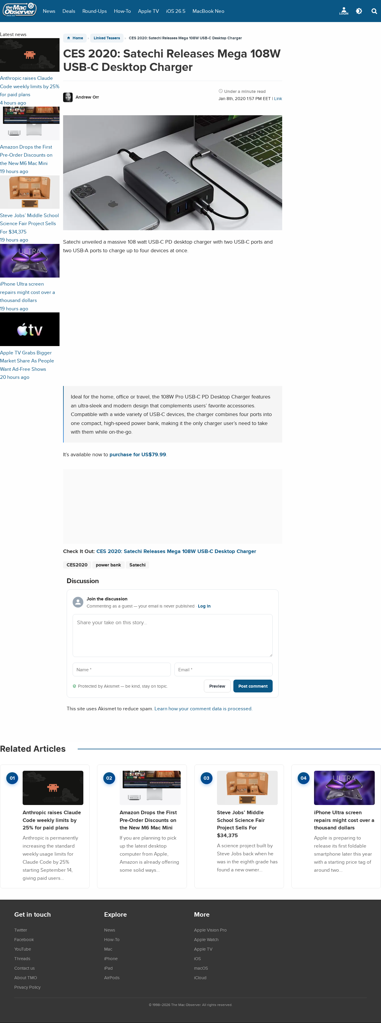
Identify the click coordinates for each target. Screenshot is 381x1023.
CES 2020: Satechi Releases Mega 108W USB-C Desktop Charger (176, 551)
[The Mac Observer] (19, 11)
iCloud (200, 977)
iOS (197, 958)
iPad (108, 968)
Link (278, 98)
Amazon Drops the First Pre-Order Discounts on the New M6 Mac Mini (148, 820)
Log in (204, 606)
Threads (22, 958)
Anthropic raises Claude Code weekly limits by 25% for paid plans (52, 820)
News (49, 11)
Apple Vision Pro (210, 930)
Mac (108, 949)
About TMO (25, 977)
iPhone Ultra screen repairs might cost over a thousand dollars (344, 820)
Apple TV (148, 11)
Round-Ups (94, 11)
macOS (201, 968)
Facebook (24, 939)
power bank (108, 564)
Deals (69, 11)
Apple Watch (206, 939)
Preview (217, 686)
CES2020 (77, 564)
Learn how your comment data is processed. (203, 708)
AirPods (112, 977)
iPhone (111, 958)
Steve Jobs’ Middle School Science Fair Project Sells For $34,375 (241, 823)
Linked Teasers (107, 38)
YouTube (22, 949)
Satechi (137, 564)
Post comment (253, 686)
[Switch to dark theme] (359, 11)
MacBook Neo (208, 11)
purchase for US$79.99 (138, 454)
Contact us (24, 968)
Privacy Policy (27, 987)
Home (78, 38)
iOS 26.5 (175, 11)
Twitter (20, 930)
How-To (122, 11)
